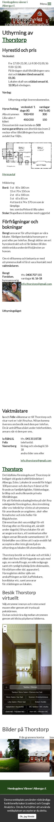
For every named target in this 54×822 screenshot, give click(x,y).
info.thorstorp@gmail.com (36, 283)
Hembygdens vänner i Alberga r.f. (15, 3)
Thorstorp (14, 39)
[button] (49, 3)
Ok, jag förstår (27, 816)
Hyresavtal (8, 174)
